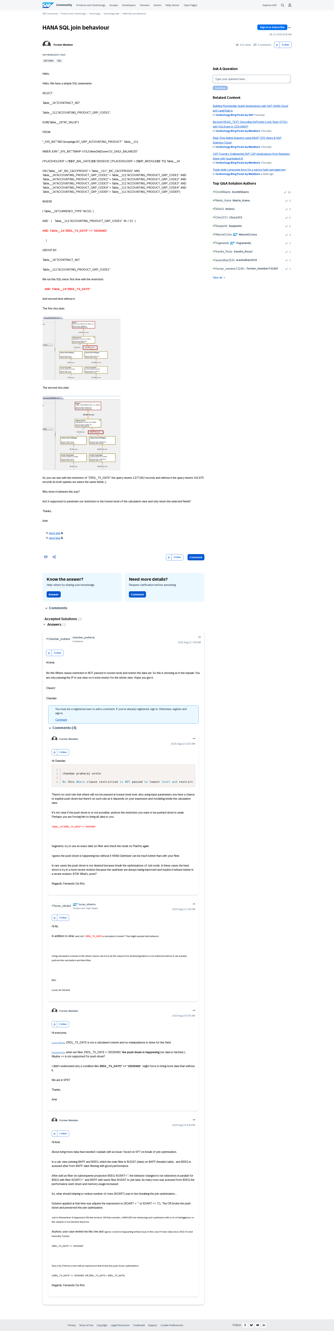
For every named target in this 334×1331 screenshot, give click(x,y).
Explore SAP (270, 5)
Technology (94, 14)
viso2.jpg (54, 538)
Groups (113, 5)
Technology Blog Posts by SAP (234, 115)
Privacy (72, 1325)
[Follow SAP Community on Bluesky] (251, 1325)
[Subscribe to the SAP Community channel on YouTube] (257, 1325)
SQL (59, 61)
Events (157, 5)
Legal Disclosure (120, 1325)
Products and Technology (90, 5)
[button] (277, 45)
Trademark (139, 1325)
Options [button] (289, 27)
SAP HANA (48, 61)
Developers (129, 5)
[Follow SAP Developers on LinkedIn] (264, 1325)
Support (152, 1325)
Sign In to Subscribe (272, 27)
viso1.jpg (54, 533)
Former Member (63, 44)
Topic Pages (190, 5)
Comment (195, 557)
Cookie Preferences (172, 1325)
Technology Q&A (111, 14)
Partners (145, 5)
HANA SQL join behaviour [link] (134, 14)
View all (217, 277)
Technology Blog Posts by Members (237, 131)
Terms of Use (86, 1325)
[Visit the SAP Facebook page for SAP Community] (245, 1325)
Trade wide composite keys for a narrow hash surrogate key (249, 169)
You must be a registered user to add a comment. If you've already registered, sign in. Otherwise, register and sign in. (121, 711)
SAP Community (50, 14)
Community (64, 4)
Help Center (172, 5)
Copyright (102, 1325)
